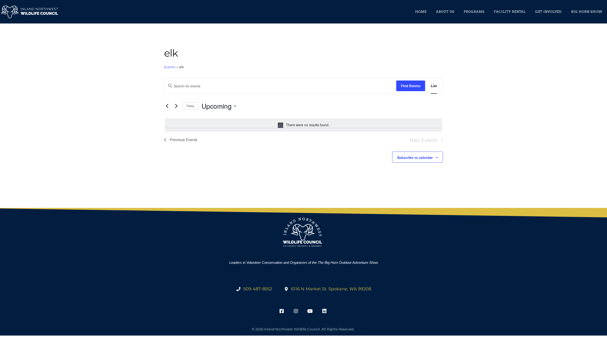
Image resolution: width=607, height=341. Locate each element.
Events (169, 67)
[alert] (303, 125)
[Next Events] (176, 106)
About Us (445, 11)
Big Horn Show (586, 11)
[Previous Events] (167, 106)
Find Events (410, 85)
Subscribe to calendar (415, 157)
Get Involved (548, 11)
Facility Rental (510, 11)
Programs (474, 11)
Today (190, 106)
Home (421, 11)
